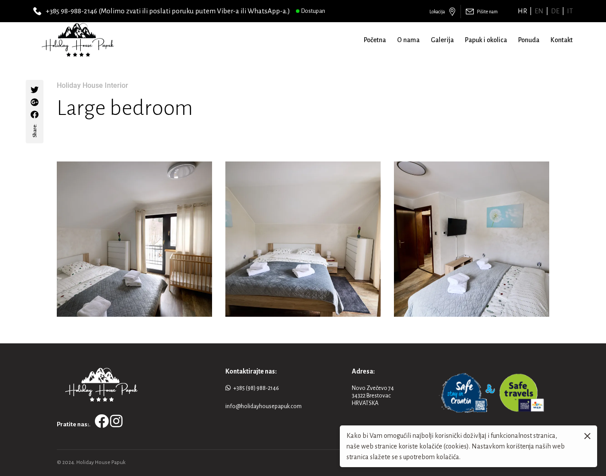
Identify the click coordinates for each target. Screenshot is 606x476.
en (539, 11)
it (570, 11)
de (555, 11)
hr (522, 11)
